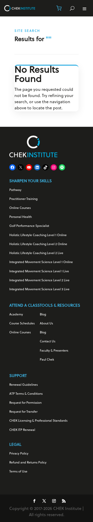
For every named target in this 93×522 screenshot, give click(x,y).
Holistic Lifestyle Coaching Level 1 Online (38, 235)
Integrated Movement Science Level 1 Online (41, 262)
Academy (16, 314)
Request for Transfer (23, 412)
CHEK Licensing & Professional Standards (38, 421)
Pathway (15, 190)
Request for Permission (25, 403)
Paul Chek (47, 360)
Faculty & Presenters (54, 351)
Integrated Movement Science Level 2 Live (39, 280)
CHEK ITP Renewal (22, 430)
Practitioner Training (23, 199)
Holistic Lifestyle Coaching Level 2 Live (36, 253)
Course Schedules (22, 323)
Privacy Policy (18, 454)
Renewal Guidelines (23, 385)
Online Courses (20, 208)
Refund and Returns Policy (28, 463)
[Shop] (59, 8)
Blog (43, 314)
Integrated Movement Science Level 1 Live (39, 271)
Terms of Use (18, 471)
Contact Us (47, 341)
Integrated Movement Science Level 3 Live (39, 289)
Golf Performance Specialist (29, 226)
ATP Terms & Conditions (26, 394)
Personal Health (20, 217)
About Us (46, 323)
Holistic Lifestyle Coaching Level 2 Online (38, 244)
